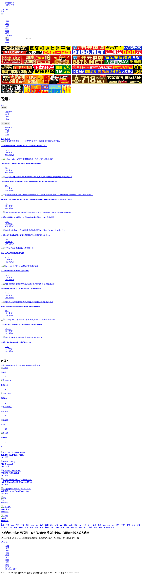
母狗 (99, 525)
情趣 (22, 525)
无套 (2, 525)
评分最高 (13, 365)
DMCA (8, 567)
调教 (31, 527)
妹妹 (62, 527)
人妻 (52, 527)
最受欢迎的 (5, 123)
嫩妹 (61, 525)
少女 (8, 525)
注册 (7, 40)
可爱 (56, 525)
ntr (80, 525)
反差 (80, 527)
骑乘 (138, 525)
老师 (104, 525)
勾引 (113, 525)
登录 (2, 11)
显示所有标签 (108, 527)
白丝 (12, 525)
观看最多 (21, 365)
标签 (7, 33)
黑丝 (27, 525)
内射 (90, 527)
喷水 (37, 525)
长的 (2, 139)
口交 (10, 527)
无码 (57, 527)
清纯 (36, 527)
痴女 (89, 525)
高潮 (46, 525)
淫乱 (75, 525)
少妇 (84, 525)
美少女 (21, 527)
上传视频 (9, 35)
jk (76, 527)
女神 (94, 525)
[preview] (2, 141)
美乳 (32, 525)
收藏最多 (36, 365)
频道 (7, 31)
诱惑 (95, 527)
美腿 (72, 527)
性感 (41, 527)
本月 (7, 114)
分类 (7, 28)
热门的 (4, 107)
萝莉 (128, 525)
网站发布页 (9, 3)
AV (4, 9)
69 (1, 527)
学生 (118, 525)
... (1, 355)
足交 (108, 525)
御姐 (5, 527)
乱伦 (51, 525)
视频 (7, 24)
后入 (85, 527)
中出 (123, 525)
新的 (2, 105)
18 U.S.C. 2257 (11, 569)
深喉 (133, 525)
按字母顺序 (5, 365)
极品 (47, 527)
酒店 (41, 525)
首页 (7, 21)
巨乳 (17, 525)
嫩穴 (100, 527)
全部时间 (9, 112)
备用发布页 (9, 5)
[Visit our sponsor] (36, 54)
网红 (65, 525)
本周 (7, 117)
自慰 (71, 525)
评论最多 (29, 365)
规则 (7, 565)
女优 (7, 26)
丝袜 (67, 527)
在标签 (7, 139)
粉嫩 (15, 527)
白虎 (26, 527)
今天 (7, 119)
